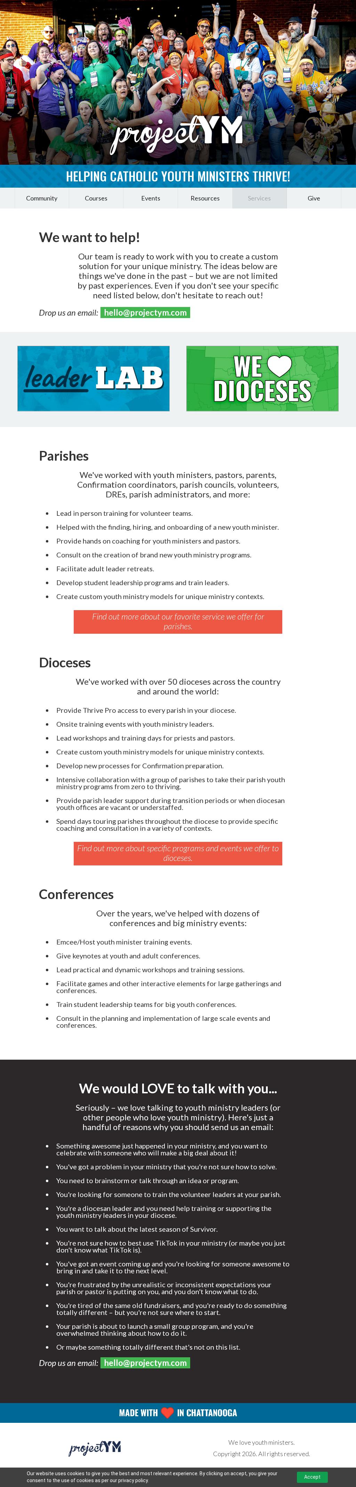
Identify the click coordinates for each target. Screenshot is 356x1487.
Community (41, 198)
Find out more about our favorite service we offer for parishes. (178, 621)
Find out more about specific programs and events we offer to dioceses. (178, 853)
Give (314, 198)
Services (259, 198)
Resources (205, 198)
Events (150, 198)
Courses (96, 198)
